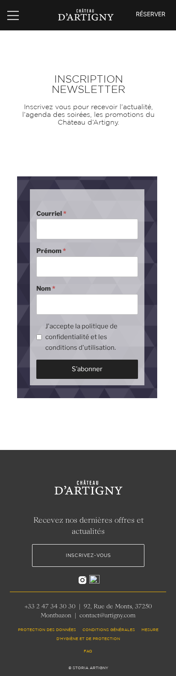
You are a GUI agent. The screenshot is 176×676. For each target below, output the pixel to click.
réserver (150, 14)
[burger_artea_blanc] (13, 13)
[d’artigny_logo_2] (86, 11)
